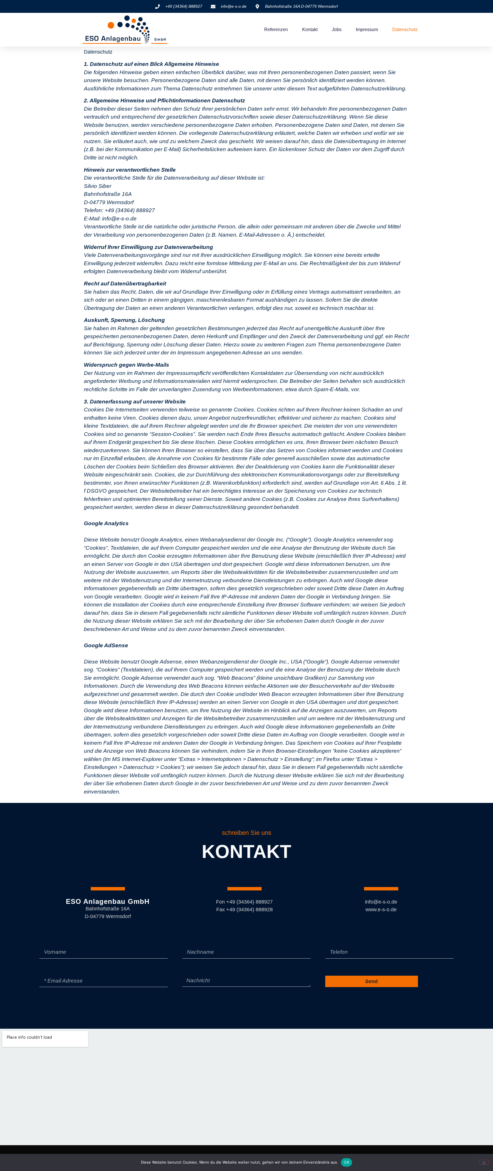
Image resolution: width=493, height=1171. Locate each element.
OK (346, 1162)
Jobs (337, 29)
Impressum (367, 29)
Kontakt (310, 29)
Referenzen (276, 29)
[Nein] (484, 1162)
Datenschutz (405, 29)
